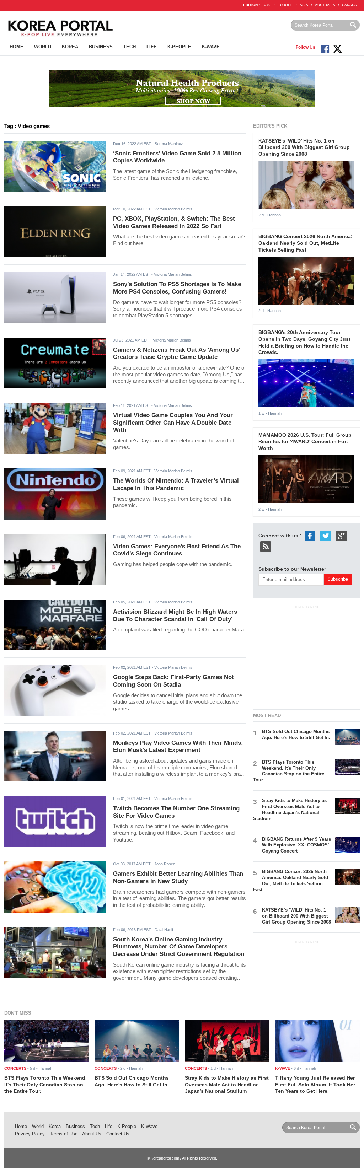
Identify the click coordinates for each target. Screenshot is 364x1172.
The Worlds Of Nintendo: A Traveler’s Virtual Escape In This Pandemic (176, 484)
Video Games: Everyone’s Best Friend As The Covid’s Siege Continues (177, 550)
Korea (70, 46)
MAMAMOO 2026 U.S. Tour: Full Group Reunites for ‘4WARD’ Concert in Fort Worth (305, 441)
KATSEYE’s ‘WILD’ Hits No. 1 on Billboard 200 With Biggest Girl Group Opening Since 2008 (304, 147)
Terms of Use (63, 1133)
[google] (341, 535)
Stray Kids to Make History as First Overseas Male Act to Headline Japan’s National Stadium (290, 809)
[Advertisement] (306, 656)
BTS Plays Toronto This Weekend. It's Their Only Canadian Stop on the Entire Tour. (288, 771)
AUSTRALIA (325, 5)
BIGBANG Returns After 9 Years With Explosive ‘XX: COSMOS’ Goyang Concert (296, 845)
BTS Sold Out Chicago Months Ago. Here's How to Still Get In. (296, 734)
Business (101, 46)
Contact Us (117, 1133)
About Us (91, 1133)
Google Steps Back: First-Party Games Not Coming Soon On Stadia (173, 681)
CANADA (349, 5)
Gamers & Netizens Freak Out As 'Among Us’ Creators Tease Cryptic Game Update (176, 353)
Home (16, 46)
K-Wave (211, 46)
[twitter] (325, 535)
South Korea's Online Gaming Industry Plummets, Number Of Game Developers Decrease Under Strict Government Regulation (178, 946)
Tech (129, 46)
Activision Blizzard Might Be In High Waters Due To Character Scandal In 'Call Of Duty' (175, 615)
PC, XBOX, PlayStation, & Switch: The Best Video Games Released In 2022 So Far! (174, 222)
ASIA (304, 5)
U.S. (267, 5)
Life (151, 46)
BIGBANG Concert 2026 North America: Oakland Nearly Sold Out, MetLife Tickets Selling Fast (305, 242)
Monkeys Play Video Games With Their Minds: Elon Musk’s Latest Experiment (178, 747)
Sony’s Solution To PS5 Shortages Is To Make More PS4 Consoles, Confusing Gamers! (177, 288)
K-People (179, 46)
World (42, 46)
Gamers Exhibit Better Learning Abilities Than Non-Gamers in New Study (178, 877)
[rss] (265, 546)
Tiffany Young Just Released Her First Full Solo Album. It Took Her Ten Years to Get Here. (315, 1084)
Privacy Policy (30, 1133)
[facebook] (310, 535)
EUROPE (285, 5)
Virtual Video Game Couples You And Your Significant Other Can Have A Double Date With (173, 422)
